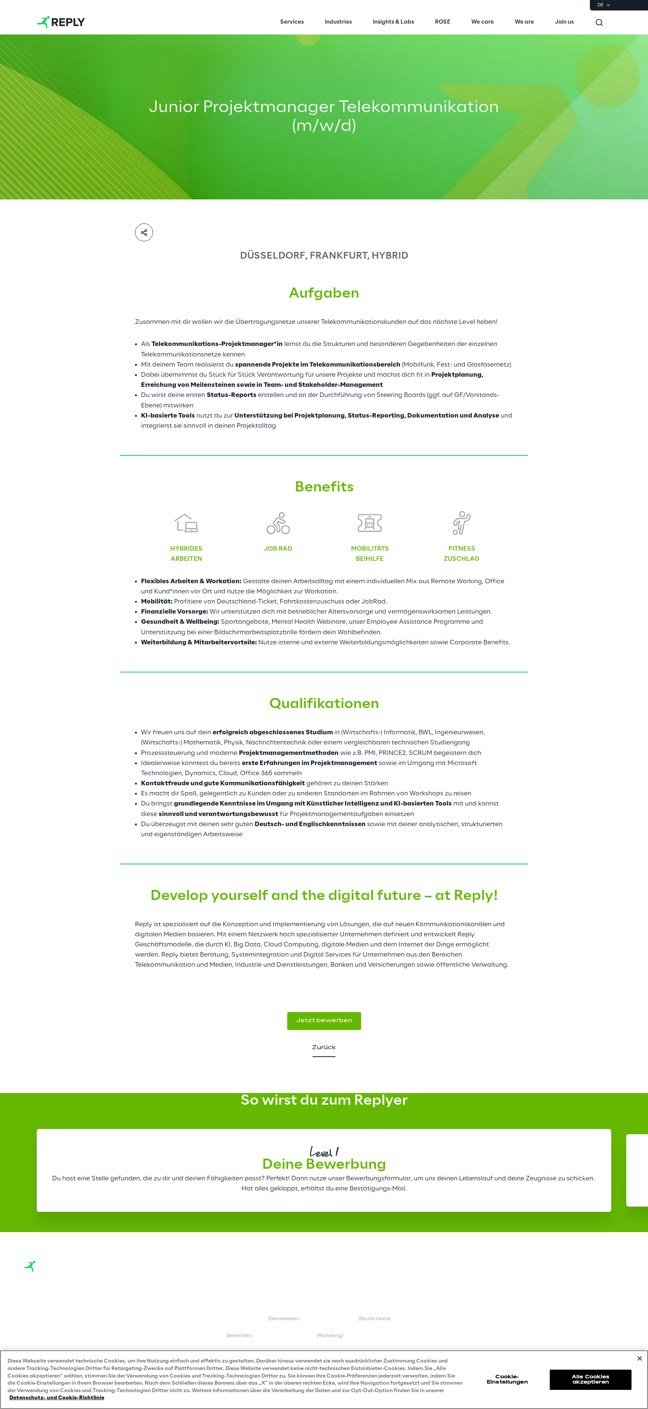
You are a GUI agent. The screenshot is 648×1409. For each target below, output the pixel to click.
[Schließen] (640, 1358)
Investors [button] (34, 1346)
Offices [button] (33, 1329)
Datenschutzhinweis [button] (215, 1335)
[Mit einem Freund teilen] (144, 232)
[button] (574, 1301)
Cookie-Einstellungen (507, 1379)
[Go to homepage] (61, 22)
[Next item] (586, 1169)
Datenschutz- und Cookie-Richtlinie (56, 1397)
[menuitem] (292, 22)
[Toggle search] (599, 22)
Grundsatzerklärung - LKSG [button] (390, 1315)
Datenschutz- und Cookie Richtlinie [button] (207, 1315)
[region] (324, 1379)
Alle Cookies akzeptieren (590, 1379)
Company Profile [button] (43, 1312)
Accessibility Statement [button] (386, 1335)
